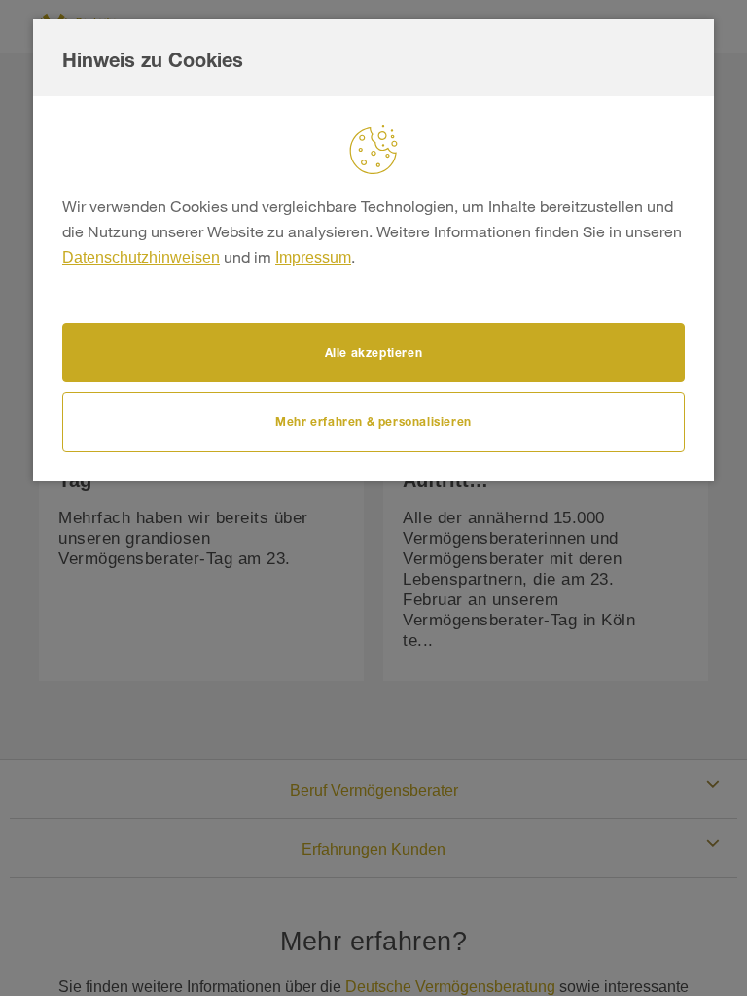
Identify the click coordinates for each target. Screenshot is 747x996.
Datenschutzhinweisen (141, 257)
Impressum (313, 257)
